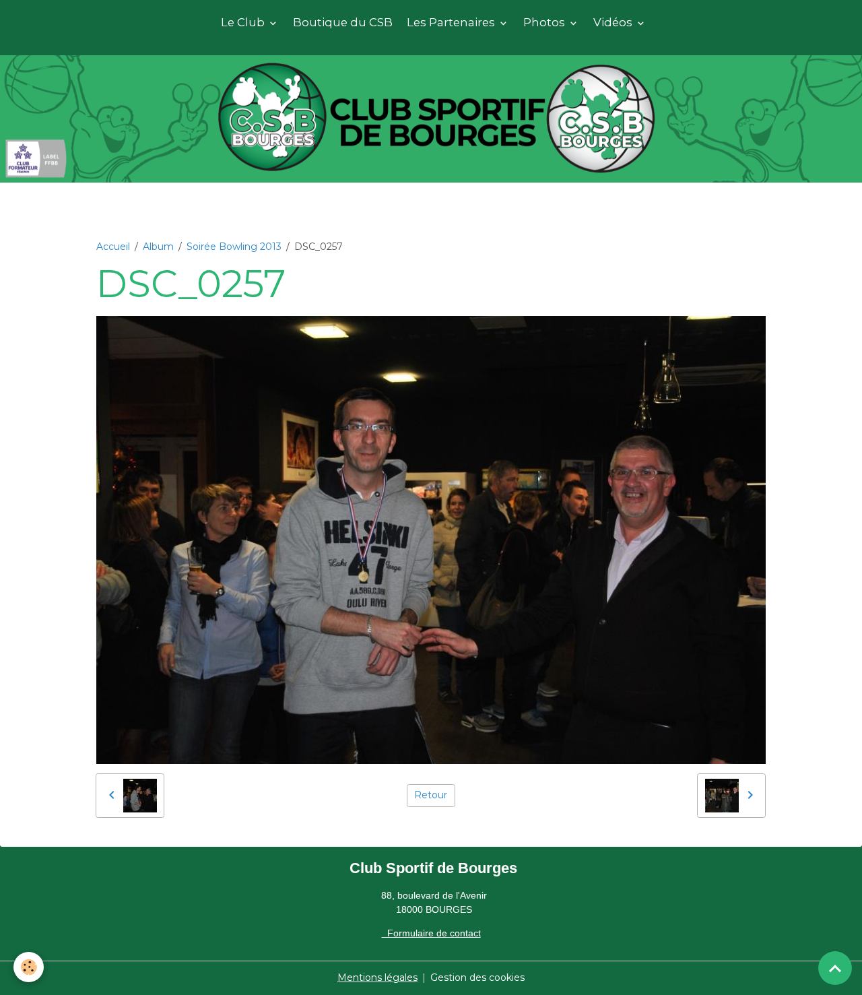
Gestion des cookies (477, 977)
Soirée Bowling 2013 (234, 246)
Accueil (113, 246)
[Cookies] (28, 967)
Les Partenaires (452, 22)
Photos (545, 22)
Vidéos (614, 22)
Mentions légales (377, 977)
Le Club (244, 22)
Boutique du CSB (343, 22)
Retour (430, 795)
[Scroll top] (835, 968)
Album (158, 246)
